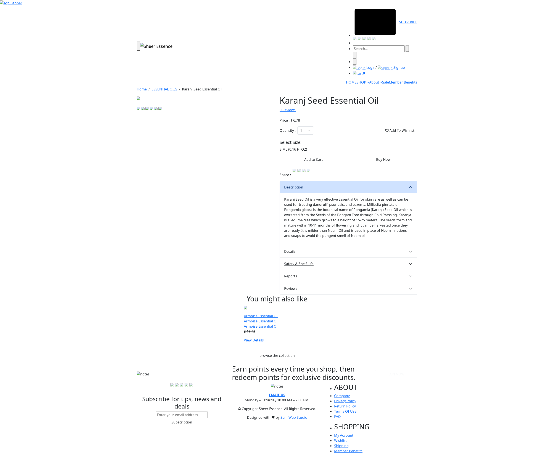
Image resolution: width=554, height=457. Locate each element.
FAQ (337, 416)
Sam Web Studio (293, 417)
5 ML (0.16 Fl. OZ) (293, 149)
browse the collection (277, 355)
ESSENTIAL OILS (164, 89)
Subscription (181, 422)
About (374, 82)
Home (142, 89)
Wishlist (340, 440)
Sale (385, 82)
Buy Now (383, 159)
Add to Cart (313, 159)
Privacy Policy (345, 401)
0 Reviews (288, 110)
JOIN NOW (396, 374)
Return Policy (345, 406)
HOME (351, 82)
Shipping (341, 445)
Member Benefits (403, 82)
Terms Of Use (345, 411)
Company (342, 395)
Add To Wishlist (401, 130)
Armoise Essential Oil (261, 321)
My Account (343, 435)
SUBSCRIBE (408, 22)
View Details (254, 340)
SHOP (362, 82)
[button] (348, 187)
